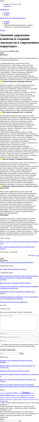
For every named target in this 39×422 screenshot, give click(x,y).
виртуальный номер (7, 395)
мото (10, 397)
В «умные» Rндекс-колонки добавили (13, 269)
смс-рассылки (14, 399)
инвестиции (27, 395)
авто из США (12, 393)
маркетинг (2, 397)
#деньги (2, 393)
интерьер (32, 395)
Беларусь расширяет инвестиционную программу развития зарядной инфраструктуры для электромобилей (19, 385)
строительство (25, 399)
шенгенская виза (4, 401)
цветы (37, 399)
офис (27, 397)
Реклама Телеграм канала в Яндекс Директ (14, 371)
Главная (6, 13)
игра (22, 395)
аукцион (20, 393)
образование (15, 397)
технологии (32, 399)
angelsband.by (4, 9)
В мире (6, 15)
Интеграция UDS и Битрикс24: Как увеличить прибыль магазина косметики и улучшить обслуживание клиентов (19, 277)
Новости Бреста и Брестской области (12, 18)
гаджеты (18, 395)
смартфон (8, 399)
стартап (20, 399)
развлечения (3, 399)
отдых (23, 397)
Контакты (7, 6)
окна (19, 397)
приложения (32, 397)
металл (7, 397)
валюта (32, 393)
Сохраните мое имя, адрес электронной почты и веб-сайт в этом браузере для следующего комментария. (19, 345)
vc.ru (37, 255)
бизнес (26, 392)
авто (5, 393)
